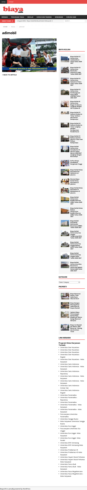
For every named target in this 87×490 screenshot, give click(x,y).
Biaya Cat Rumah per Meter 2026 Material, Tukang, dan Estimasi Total (76, 328)
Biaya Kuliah (64, 49)
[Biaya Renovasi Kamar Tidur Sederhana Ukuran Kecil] (65, 296)
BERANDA (5, 17)
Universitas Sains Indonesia (69, 364)
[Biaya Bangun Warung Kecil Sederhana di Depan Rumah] (65, 305)
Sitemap (11, 2)
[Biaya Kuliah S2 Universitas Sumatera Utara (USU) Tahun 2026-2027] (65, 81)
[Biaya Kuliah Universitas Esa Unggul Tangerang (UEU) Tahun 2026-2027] (65, 233)
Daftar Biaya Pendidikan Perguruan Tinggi (76, 162)
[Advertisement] (72, 35)
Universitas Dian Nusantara (69, 347)
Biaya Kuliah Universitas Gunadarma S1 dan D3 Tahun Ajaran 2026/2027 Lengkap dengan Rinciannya (76, 151)
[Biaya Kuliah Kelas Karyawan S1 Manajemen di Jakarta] (65, 190)
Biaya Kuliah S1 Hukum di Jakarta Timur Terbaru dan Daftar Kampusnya (76, 116)
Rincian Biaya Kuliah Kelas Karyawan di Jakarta (74, 181)
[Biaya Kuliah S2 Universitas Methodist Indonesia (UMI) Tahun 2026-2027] (65, 70)
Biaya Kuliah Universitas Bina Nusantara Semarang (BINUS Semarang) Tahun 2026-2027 (76, 267)
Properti (63, 287)
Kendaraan (59, 17)
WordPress (26, 489)
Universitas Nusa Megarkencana (71, 471)
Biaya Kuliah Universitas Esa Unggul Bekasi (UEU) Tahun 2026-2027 (76, 245)
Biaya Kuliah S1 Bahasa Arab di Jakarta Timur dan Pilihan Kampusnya (76, 139)
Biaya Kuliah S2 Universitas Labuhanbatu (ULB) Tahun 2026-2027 (76, 60)
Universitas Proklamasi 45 (69, 450)
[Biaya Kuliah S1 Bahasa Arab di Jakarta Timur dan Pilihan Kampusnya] (65, 138)
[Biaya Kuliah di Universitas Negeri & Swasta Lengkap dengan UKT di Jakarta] (65, 104)
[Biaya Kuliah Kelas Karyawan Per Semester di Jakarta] (65, 172)
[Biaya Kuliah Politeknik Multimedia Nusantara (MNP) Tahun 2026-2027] (65, 223)
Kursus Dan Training (44, 17)
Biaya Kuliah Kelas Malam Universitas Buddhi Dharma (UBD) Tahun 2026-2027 (76, 212)
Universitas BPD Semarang (69, 443)
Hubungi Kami (71, 17)
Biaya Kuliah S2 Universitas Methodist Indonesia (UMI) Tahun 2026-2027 (75, 71)
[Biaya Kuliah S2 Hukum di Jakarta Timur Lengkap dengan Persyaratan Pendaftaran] (65, 125)
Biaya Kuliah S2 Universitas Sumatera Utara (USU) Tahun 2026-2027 (76, 82)
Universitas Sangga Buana (69, 419)
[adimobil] (29, 71)
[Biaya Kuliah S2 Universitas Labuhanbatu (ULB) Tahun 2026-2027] (65, 59)
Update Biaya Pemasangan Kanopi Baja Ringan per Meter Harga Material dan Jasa (76, 316)
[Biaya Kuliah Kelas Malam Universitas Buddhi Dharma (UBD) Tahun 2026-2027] (65, 210)
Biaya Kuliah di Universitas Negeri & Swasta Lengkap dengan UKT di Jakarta (76, 105)
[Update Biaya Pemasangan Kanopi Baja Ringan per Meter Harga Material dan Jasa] (65, 314)
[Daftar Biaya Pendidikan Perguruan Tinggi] (65, 163)
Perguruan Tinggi (17, 17)
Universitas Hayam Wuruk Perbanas (72, 457)
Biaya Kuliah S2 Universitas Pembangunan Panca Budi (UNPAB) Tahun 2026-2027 (75, 94)
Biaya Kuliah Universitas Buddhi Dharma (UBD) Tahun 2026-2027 (76, 200)
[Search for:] (74, 21)
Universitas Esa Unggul (68, 426)
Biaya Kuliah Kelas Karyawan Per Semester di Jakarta (76, 172)
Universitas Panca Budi (68, 464)
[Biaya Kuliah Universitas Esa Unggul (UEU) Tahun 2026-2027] (65, 255)
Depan (3, 2)
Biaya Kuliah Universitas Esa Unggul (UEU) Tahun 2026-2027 (75, 255)
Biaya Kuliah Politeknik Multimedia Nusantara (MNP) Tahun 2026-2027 (76, 224)
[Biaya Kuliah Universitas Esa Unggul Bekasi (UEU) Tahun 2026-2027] (65, 244)
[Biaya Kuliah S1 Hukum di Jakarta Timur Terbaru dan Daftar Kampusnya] (65, 113)
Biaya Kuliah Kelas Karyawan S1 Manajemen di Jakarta (76, 190)
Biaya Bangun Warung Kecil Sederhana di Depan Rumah (75, 305)
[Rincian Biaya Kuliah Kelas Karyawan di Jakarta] (65, 181)
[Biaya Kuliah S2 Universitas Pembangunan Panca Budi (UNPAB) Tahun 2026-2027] (65, 92)
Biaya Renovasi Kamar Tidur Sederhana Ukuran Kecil (75, 296)
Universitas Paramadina (68, 395)
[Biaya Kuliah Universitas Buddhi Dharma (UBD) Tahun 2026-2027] (65, 199)
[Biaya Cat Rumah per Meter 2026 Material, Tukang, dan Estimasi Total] (65, 327)
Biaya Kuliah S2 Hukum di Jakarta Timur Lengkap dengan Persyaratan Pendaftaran (76, 128)
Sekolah (30, 17)
